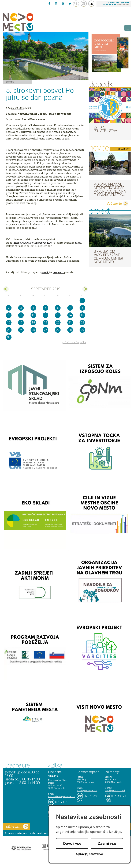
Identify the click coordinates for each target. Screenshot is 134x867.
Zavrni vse (107, 843)
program (58, 272)
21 (70, 322)
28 (70, 330)
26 (45, 330)
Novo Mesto (26, 22)
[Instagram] (56, 3)
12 (45, 315)
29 (82, 330)
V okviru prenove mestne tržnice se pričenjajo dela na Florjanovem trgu (110, 189)
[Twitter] (70, 3)
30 (8, 337)
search (76, 4)
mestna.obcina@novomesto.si (61, 796)
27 (57, 330)
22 (82, 322)
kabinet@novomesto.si (87, 790)
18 (33, 322)
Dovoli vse (72, 843)
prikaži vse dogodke (74, 342)
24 (21, 330)
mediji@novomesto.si (115, 790)
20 (57, 322)
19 (45, 322)
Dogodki (10, 81)
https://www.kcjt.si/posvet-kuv (32, 242)
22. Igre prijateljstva (105, 129)
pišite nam (13, 826)
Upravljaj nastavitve (89, 854)
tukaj (78, 242)
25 (33, 330)
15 (82, 315)
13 (57, 315)
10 (21, 315)
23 (8, 330)
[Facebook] (49, 3)
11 (33, 315)
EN (91, 3)
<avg (6, 289)
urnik (45, 272)
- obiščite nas (115, 3)
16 (8, 322)
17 (21, 322)
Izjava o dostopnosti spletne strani (26, 833)
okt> (85, 289)
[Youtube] (63, 3)
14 (70, 315)
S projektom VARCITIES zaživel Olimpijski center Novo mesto (108, 256)
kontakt (84, 4)
